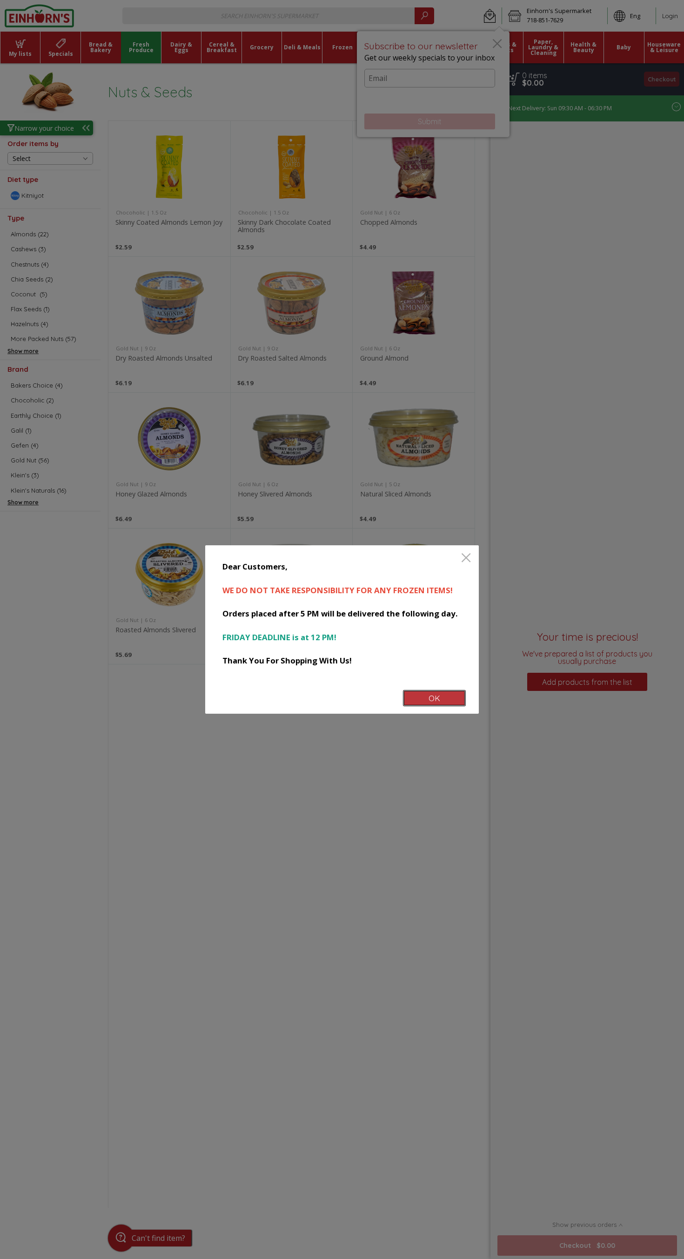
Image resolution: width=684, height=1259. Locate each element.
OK (434, 698)
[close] (466, 558)
